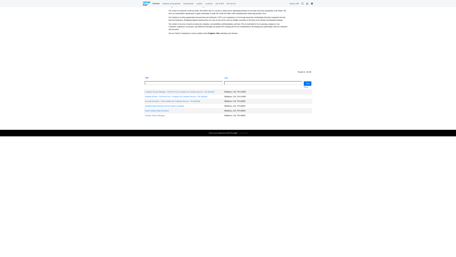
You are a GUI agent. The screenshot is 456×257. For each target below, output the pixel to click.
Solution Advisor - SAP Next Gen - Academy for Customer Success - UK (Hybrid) (176, 97)
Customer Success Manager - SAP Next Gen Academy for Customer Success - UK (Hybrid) (179, 92)
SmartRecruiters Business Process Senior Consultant (164, 106)
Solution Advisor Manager (155, 115)
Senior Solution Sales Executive (157, 111)
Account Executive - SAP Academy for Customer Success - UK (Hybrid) (172, 101)
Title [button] (147, 78)
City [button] (226, 78)
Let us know (243, 133)
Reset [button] (306, 87)
